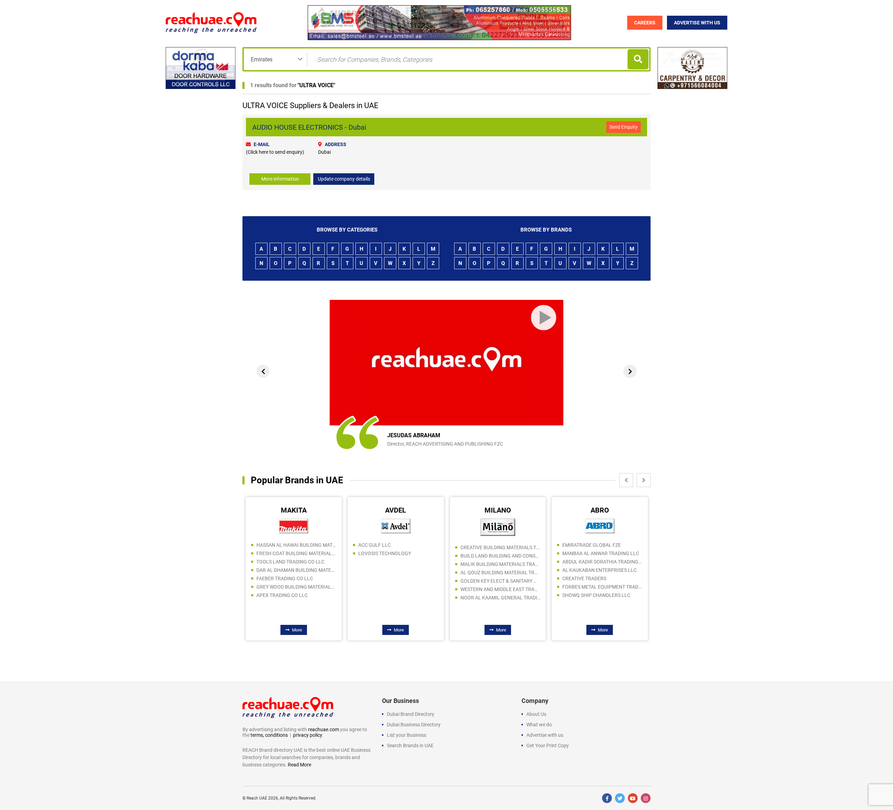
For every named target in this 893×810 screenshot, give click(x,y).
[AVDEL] (396, 525)
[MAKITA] (293, 525)
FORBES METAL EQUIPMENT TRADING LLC (602, 587)
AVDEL (395, 510)
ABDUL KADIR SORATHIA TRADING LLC (602, 562)
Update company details (344, 179)
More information (280, 179)
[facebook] (607, 798)
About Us (536, 714)
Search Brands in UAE (410, 745)
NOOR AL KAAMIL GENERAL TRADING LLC (500, 597)
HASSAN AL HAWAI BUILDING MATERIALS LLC (296, 545)
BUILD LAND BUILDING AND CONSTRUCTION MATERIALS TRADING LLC (500, 556)
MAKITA (294, 510)
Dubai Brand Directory (410, 714)
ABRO (600, 510)
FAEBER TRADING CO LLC (284, 578)
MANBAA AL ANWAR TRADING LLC (600, 553)
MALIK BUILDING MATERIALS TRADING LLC (500, 564)
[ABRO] (600, 525)
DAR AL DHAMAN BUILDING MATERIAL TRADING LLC (296, 570)
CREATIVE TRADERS (584, 578)
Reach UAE (257, 798)
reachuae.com (323, 729)
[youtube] (633, 798)
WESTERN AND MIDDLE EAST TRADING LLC (500, 589)
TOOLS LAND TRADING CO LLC (290, 562)
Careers (644, 22)
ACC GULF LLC (374, 545)
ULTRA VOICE (316, 85)
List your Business (406, 735)
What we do (539, 724)
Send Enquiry (623, 127)
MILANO (498, 510)
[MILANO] (497, 527)
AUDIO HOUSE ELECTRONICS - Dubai (309, 127)
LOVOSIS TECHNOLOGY (384, 553)
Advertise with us (544, 735)
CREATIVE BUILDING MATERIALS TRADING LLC (500, 547)
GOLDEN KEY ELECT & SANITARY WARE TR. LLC (500, 581)
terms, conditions (269, 735)
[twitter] (620, 798)
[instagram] (646, 798)
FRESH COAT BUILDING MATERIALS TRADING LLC (296, 553)
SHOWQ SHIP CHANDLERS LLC (596, 595)
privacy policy (307, 735)
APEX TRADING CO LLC (282, 595)
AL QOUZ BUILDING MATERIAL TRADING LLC (500, 572)
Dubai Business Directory (414, 724)
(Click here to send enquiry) (275, 152)
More (297, 630)
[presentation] (263, 371)
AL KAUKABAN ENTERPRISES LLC (599, 570)
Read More (299, 764)
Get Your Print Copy (547, 745)
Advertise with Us (697, 22)
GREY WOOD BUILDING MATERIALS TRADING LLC (296, 587)
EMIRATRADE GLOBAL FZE (591, 545)
